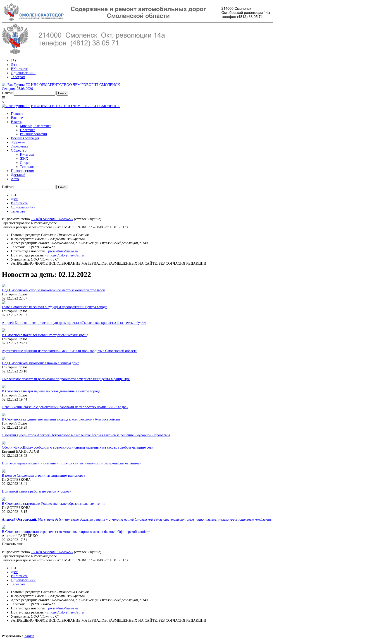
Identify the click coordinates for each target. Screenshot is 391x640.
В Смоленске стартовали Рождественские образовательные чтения (53, 503)
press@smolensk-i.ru (63, 251)
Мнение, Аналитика (35, 126)
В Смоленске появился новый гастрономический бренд (45, 335)
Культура (27, 154)
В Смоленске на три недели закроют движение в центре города (51, 391)
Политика (27, 130)
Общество (18, 150)
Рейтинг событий (33, 134)
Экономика (19, 146)
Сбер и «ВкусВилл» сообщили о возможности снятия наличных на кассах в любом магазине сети (77, 447)
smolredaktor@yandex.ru (65, 255)
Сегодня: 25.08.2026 (17, 89)
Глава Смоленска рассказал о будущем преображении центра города (54, 307)
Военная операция (25, 138)
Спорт (25, 162)
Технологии (29, 167)
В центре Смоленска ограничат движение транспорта (43, 475)
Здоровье (18, 142)
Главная (17, 114)
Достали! (18, 175)
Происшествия (22, 171)
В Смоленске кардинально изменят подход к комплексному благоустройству (61, 419)
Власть (16, 122)
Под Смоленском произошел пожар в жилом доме (40, 363)
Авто (15, 179)
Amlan (29, 636)
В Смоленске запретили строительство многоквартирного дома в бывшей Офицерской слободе (76, 532)
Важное (17, 118)
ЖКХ (24, 158)
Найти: (7, 93)
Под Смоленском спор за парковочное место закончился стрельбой (53, 290)
